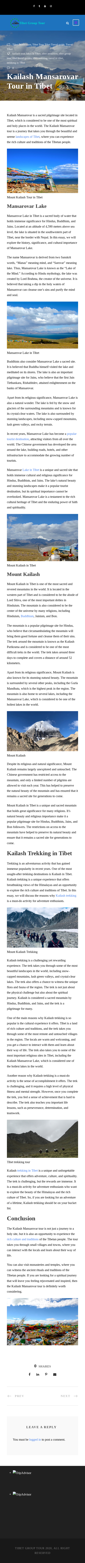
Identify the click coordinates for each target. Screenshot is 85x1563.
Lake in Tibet (31, 470)
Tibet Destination (21, 44)
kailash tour (18, 53)
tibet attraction (50, 53)
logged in (35, 1439)
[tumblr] (39, 6)
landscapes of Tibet (27, 136)
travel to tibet (56, 58)
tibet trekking (40, 58)
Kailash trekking (66, 895)
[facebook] (34, 6)
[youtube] (45, 6)
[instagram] (51, 6)
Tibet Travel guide (55, 44)
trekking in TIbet (16, 62)
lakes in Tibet (33, 53)
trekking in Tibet (27, 1170)
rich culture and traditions (23, 1239)
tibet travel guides (22, 58)
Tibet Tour (37, 44)
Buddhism (27, 616)
